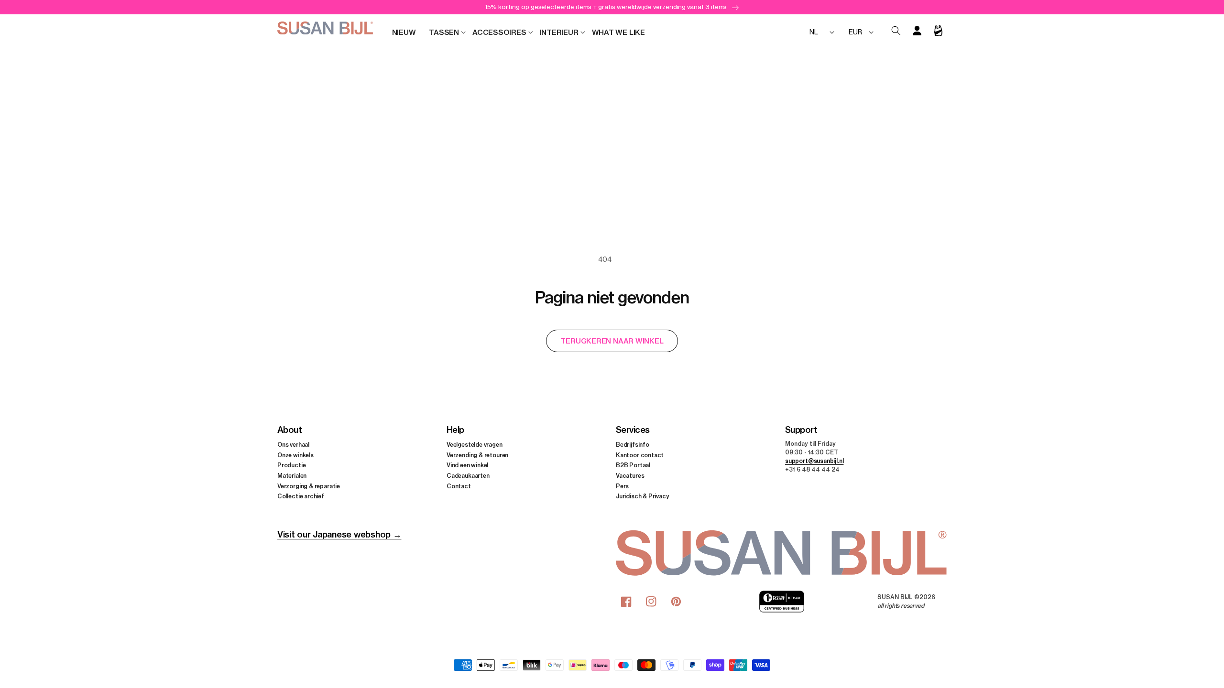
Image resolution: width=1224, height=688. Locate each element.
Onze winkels (295, 455)
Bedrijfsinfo (632, 444)
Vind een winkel (467, 465)
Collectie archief (300, 496)
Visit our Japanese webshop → (339, 534)
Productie (291, 465)
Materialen (291, 475)
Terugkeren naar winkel (611, 340)
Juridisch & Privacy (642, 496)
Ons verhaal (293, 444)
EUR (855, 32)
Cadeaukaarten (468, 475)
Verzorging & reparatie (308, 486)
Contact (459, 486)
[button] (444, 32)
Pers (622, 486)
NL (813, 32)
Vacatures (630, 475)
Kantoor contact (640, 455)
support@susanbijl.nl (814, 460)
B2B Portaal (633, 465)
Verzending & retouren (477, 455)
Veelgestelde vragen (475, 444)
